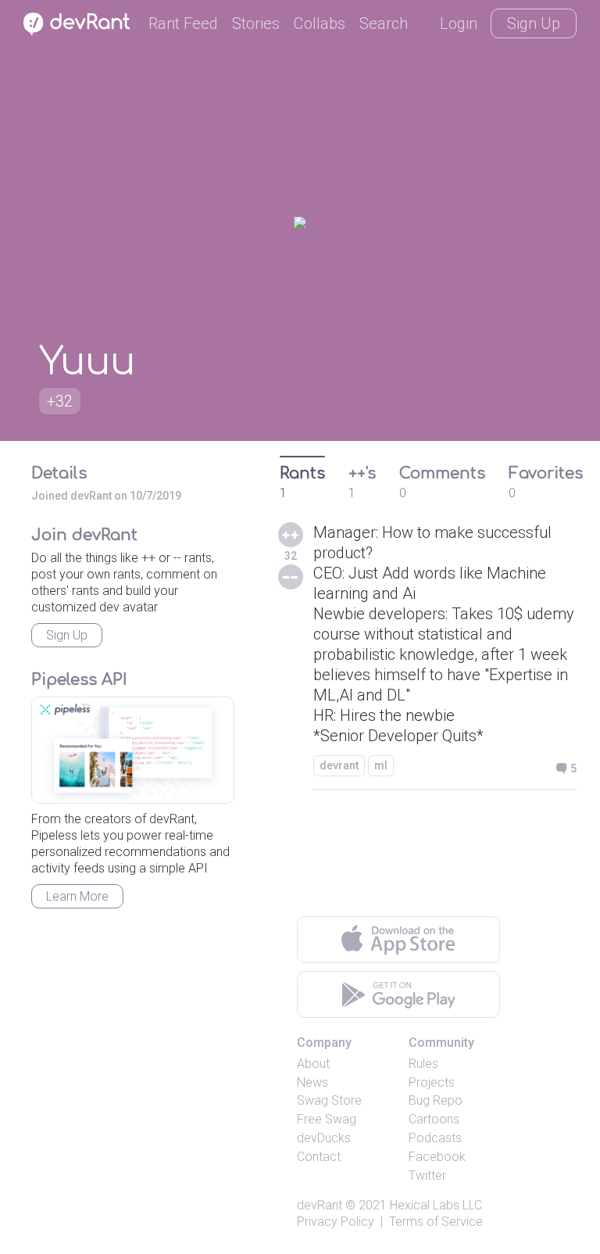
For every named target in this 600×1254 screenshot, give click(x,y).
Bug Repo (435, 1100)
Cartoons (434, 1119)
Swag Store (329, 1100)
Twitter (427, 1175)
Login (458, 23)
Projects (432, 1082)
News (312, 1082)
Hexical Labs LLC (436, 1205)
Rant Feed (183, 23)
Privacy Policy (335, 1221)
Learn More (77, 896)
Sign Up (533, 23)
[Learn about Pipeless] (132, 750)
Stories (256, 23)
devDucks (324, 1137)
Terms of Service (436, 1221)
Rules (423, 1063)
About (313, 1063)
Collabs (319, 23)
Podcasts (435, 1137)
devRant (319, 1205)
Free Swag (326, 1119)
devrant (339, 765)
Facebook (437, 1156)
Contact (319, 1156)
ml (381, 765)
